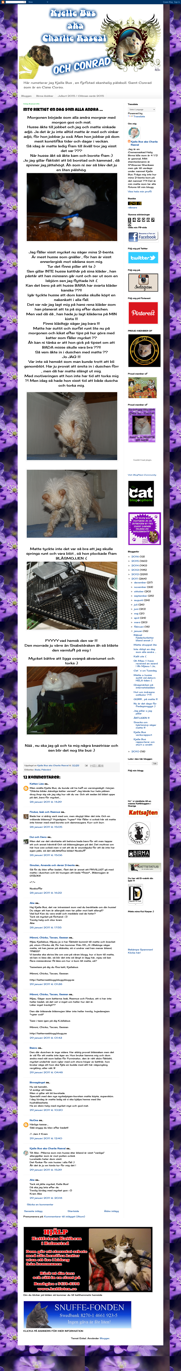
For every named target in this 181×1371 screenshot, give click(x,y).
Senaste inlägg (33, 1211)
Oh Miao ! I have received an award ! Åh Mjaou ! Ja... (146, 663)
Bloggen (26, 95)
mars (137, 622)
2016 (135, 556)
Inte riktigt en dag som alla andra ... (145, 650)
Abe (32, 903)
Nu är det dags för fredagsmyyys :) (145, 705)
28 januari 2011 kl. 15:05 (46, 826)
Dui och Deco (38, 837)
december (140, 582)
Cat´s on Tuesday (145, 670)
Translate (139, 116)
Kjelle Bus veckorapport (143, 733)
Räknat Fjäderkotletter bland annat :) (144, 638)
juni (136, 609)
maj (136, 613)
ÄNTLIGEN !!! (141, 717)
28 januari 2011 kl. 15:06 (46, 855)
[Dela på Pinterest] (102, 765)
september (141, 595)
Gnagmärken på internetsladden (144, 686)
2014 (135, 565)
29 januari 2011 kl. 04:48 (46, 1072)
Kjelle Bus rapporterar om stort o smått (144, 742)
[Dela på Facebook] (99, 765)
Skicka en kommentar (40, 1204)
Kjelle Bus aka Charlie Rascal (48, 1148)
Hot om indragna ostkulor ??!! (144, 693)
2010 (135, 751)
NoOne (34, 1120)
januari (138, 631)
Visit (142, 475)
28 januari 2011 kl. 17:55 (46, 927)
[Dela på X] (96, 765)
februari (139, 626)
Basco (33, 1047)
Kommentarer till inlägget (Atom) (64, 1216)
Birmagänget (37, 1082)
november (140, 587)
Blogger (104, 1338)
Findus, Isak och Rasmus (45, 811)
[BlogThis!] (94, 765)
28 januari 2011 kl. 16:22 (46, 892)
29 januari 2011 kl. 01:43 (46, 1037)
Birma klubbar (44, 95)
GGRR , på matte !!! (146, 699)
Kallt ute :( (140, 656)
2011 (135, 578)
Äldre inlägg (111, 1211)
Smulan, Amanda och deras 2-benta (52, 865)
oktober (139, 591)
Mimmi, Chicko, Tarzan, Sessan (49, 937)
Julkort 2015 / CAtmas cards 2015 (81, 95)
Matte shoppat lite (145, 644)
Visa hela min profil (140, 191)
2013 (135, 569)
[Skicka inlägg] (86, 765)
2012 (135, 574)
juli (136, 604)
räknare (132, 207)
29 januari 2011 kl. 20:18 (46, 1198)
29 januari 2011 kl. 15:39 (46, 1169)
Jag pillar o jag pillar (143, 712)
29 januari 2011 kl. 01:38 (46, 984)
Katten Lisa (37, 783)
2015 (135, 561)
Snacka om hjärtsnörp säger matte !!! (145, 725)
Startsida (73, 1211)
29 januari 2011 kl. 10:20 (46, 1110)
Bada (37, 769)
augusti (139, 600)
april (137, 617)
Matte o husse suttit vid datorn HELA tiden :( (145, 678)
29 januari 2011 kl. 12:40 (46, 1138)
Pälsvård (46, 769)
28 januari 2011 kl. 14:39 (46, 801)
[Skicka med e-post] (91, 765)
